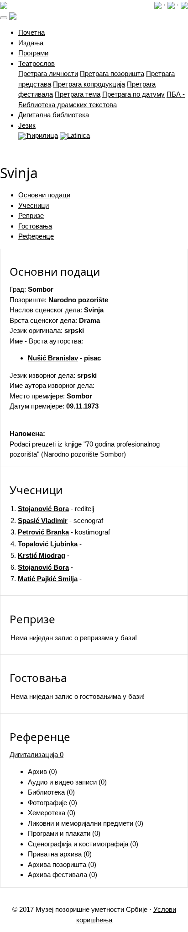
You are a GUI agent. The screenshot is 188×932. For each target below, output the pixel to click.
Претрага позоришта (112, 73)
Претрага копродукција (89, 84)
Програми (33, 53)
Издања (30, 43)
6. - (41, 567)
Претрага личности (48, 73)
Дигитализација (36, 754)
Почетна (31, 32)
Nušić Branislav (53, 358)
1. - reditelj (52, 508)
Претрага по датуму (133, 94)
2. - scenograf (56, 520)
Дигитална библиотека (53, 115)
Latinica (78, 135)
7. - (46, 579)
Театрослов (36, 63)
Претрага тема (77, 94)
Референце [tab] (36, 236)
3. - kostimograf (60, 532)
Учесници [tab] (33, 205)
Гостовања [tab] (35, 226)
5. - (39, 555)
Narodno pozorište (78, 300)
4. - (46, 544)
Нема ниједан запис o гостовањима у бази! (77, 696)
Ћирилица (42, 135)
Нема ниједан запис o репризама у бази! (73, 638)
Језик (27, 125)
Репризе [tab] (31, 215)
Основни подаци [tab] (44, 195)
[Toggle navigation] (3, 17)
